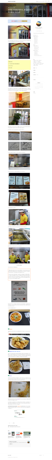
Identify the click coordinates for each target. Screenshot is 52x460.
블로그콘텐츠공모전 (36, 54)
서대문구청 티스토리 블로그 (12, 1)
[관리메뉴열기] (50, 1)
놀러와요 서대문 (35, 50)
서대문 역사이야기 (36, 49)
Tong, (37, 61)
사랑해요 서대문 (35, 36)
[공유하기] (10, 423)
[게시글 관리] (11, 423)
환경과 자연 (36, 38)
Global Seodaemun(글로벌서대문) (38, 55)
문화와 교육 (36, 37)
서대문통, (34, 64)
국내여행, (37, 65)
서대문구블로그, (35, 62)
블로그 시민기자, (35, 63)
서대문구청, (38, 63)
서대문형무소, (34, 61)
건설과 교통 (36, 40)
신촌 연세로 (35, 52)
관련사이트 (41, 455)
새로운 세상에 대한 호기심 (42, 453)
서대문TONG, (34, 60)
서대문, (40, 63)
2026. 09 (39, 82)
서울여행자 (41, 448)
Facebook (34, 74)
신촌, (39, 64)
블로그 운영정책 (9, 455)
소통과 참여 (36, 43)
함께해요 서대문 (35, 45)
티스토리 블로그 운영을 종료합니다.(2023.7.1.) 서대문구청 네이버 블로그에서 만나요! (18, 442)
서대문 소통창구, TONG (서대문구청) (41, 444)
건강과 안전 (36, 42)
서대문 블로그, (37, 64)
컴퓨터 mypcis (41, 447)
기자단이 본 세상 (36, 47)
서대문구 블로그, (40, 60)
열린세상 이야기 (36, 46)
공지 (34, 44)
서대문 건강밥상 (36, 48)
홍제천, (40, 64)
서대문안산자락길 (36, 51)
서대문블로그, (39, 61)
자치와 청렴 (35, 41)
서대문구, (37, 60)
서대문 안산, (42, 63)
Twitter (37, 74)
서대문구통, (34, 65)
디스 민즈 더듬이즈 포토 (42, 450)
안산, (42, 64)
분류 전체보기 (35, 35)
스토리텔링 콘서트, (39, 62)
